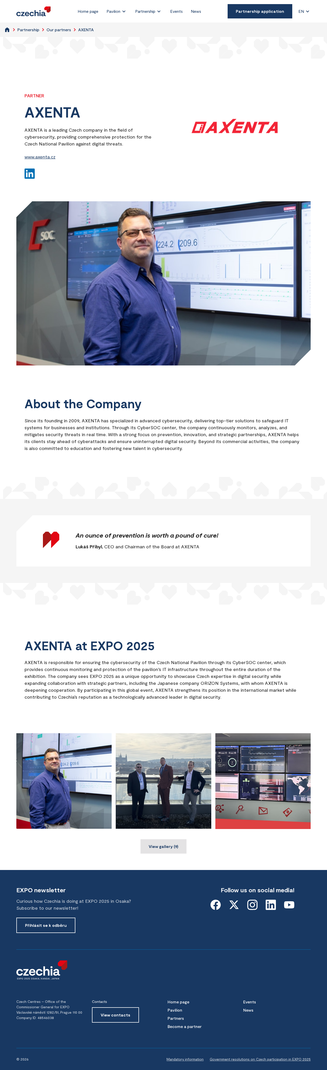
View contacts (115, 1014)
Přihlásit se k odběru (46, 925)
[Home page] (33, 11)
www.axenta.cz (40, 157)
